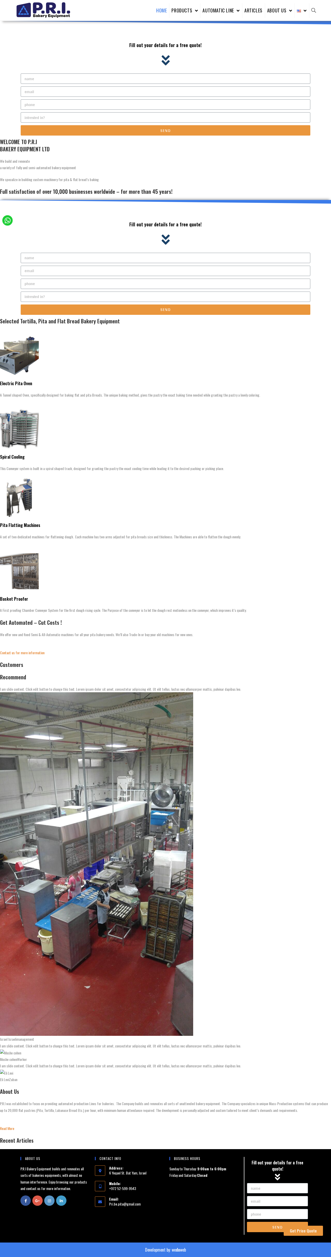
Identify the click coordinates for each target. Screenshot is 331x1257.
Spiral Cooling (12, 456)
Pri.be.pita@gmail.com (125, 1204)
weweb (179, 1250)
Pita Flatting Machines (20, 525)
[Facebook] (25, 1200)
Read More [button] (7, 1128)
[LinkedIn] (61, 1200)
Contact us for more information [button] (22, 652)
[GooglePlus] (37, 1200)
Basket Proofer (14, 599)
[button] (303, 1231)
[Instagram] (49, 1200)
